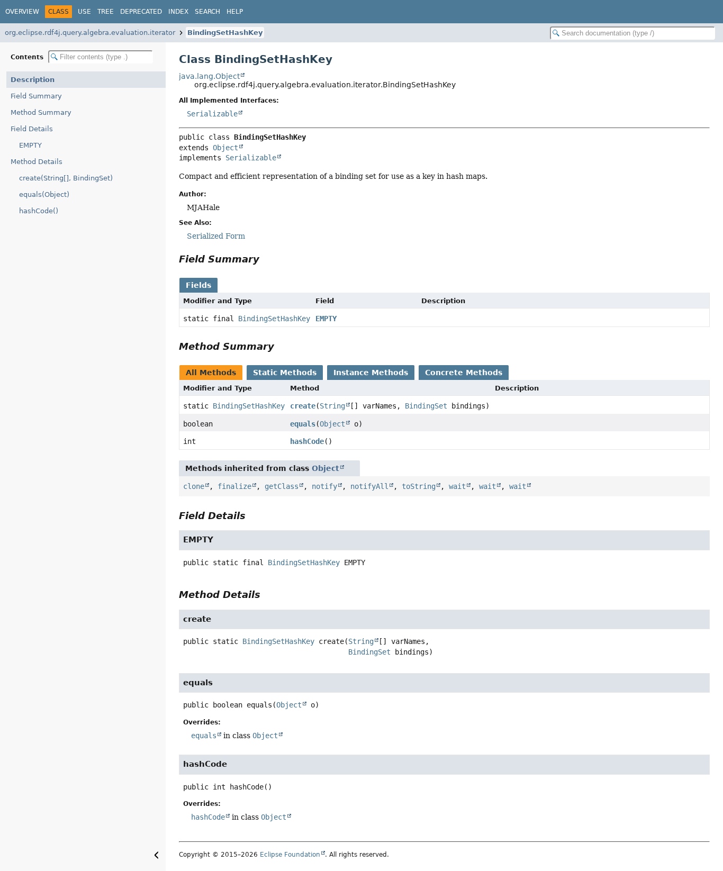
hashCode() (38, 211)
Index (178, 11)
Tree (105, 11)
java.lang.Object (209, 76)
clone (193, 486)
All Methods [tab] (211, 372)
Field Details (32, 129)
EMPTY (30, 145)
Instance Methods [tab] (370, 372)
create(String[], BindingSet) (66, 178)
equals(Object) (44, 194)
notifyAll (369, 486)
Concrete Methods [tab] (463, 372)
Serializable (212, 114)
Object (225, 147)
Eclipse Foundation (290, 854)
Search (207, 11)
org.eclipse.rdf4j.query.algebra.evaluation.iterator (90, 33)
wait (457, 486)
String (332, 406)
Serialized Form (216, 236)
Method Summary (41, 112)
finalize (234, 486)
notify (324, 486)
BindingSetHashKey (225, 33)
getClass (282, 486)
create (302, 406)
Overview (22, 11)
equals (302, 424)
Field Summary (36, 96)
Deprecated (141, 11)
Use (84, 11)
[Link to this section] (267, 259)
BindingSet (426, 406)
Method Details (36, 162)
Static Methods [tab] (285, 372)
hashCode (307, 441)
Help (235, 11)
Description (33, 80)
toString (419, 486)
